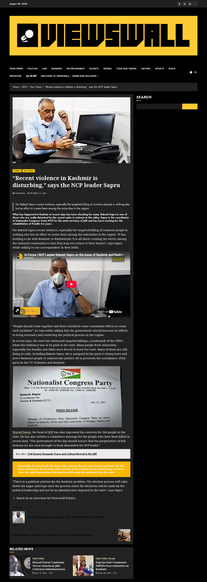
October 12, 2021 (38, 193)
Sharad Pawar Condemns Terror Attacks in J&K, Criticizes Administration (48, 566)
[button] (195, 72)
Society (94, 68)
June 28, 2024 (104, 573)
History (146, 68)
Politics (33, 68)
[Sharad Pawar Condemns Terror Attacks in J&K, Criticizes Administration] (20, 565)
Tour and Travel (126, 68)
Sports (159, 68)
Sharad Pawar (22, 432)
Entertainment (76, 68)
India (34, 558)
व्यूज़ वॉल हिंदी (31, 75)
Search (144, 97)
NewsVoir (15, 75)
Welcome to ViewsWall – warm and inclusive (68, 75)
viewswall (20, 193)
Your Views (16, 68)
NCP (50, 432)
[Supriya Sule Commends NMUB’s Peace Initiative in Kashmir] (83, 565)
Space (172, 68)
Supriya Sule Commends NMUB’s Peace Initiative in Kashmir (112, 566)
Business (57, 68)
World (107, 68)
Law (44, 68)
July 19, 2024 (41, 573)
